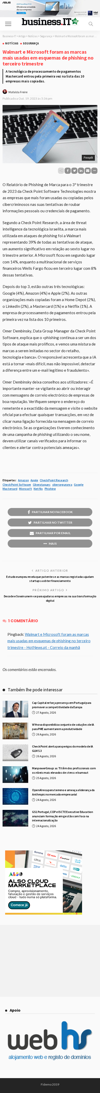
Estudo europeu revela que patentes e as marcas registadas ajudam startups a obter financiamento (50, 579)
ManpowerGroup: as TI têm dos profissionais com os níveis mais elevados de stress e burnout (64, 770)
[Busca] (90, 24)
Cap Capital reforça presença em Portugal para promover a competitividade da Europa (61, 705)
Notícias (11, 43)
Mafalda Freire (17, 92)
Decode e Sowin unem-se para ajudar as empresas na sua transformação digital (50, 598)
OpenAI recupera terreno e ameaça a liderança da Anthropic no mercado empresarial (63, 792)
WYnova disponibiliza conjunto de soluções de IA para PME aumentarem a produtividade (63, 727)
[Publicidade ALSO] (43, 882)
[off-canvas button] (8, 24)
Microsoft (25, 489)
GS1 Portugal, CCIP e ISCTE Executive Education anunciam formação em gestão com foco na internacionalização (62, 816)
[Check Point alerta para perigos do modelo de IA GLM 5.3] (15, 752)
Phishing (50, 489)
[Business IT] (50, 21)
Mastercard (10, 489)
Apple (34, 480)
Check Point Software (17, 484)
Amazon (23, 480)
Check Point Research (54, 480)
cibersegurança (62, 484)
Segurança (31, 43)
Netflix (38, 489)
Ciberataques (42, 484)
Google (78, 484)
